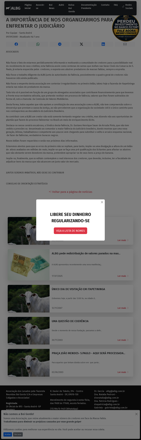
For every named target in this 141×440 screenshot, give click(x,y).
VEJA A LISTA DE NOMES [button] (70, 230)
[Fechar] (102, 202)
